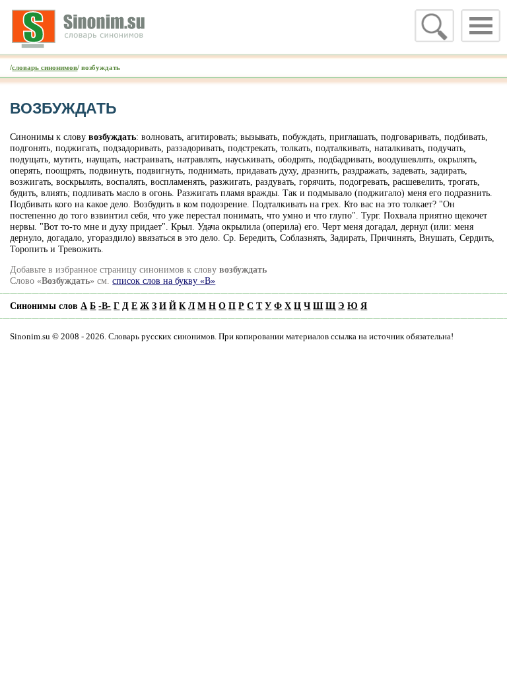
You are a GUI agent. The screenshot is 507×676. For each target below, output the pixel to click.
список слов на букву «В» (163, 280)
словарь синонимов (44, 67)
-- (104, 305)
